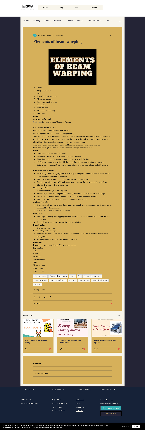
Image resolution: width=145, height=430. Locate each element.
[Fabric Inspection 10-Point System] (107, 328)
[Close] (142, 426)
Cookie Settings (123, 426)
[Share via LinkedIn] (45, 297)
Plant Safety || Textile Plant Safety (36, 341)
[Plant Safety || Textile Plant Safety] (38, 328)
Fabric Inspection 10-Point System (105, 341)
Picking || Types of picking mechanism (70, 341)
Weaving (36, 290)
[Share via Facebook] (34, 297)
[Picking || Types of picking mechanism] (72, 328)
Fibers (46, 21)
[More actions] (110, 35)
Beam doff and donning (99, 280)
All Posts (26, 21)
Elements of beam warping (58, 276)
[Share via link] (50, 297)
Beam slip (38, 284)
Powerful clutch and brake (92, 276)
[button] (120, 21)
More (108, 21)
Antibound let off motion (58, 280)
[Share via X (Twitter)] (39, 297)
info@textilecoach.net (29, 403)
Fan (79, 276)
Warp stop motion (40, 276)
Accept (136, 426)
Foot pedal (72, 280)
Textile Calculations (94, 21)
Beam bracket (84, 280)
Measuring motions (41, 280)
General (70, 21)
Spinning (36, 21)
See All (120, 315)
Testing (79, 21)
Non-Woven (58, 21)
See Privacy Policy (56, 427)
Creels (72, 276)
